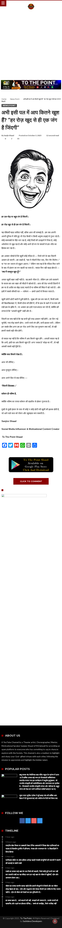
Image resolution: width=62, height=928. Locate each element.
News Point (14, 99)
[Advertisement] (31, 45)
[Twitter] (28, 821)
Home (4, 99)
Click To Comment (31, 481)
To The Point (26, 918)
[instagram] (39, 821)
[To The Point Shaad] (31, 3)
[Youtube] (34, 821)
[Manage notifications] (55, 921)
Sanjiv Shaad (9, 135)
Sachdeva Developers (32, 921)
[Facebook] (22, 821)
